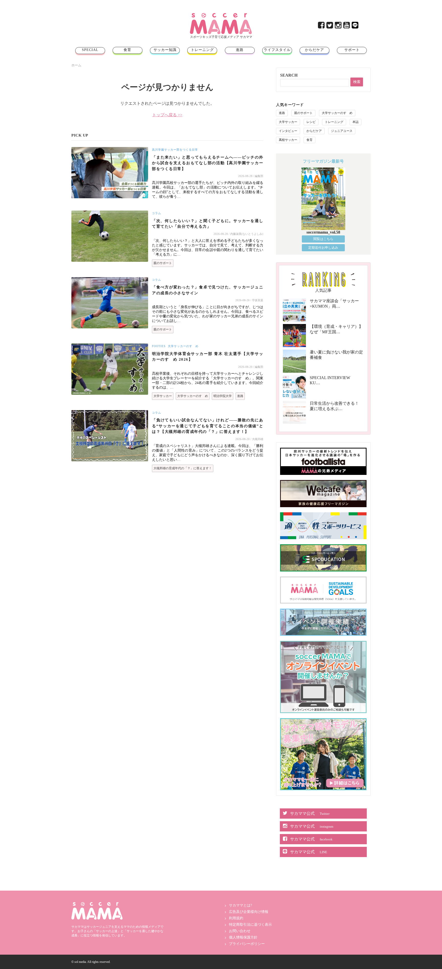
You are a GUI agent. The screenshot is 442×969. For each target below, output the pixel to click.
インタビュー (288, 131)
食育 (127, 50)
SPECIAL (90, 50)
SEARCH (288, 75)
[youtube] (347, 26)
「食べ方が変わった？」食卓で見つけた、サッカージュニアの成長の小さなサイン (207, 290)
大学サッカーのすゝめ (183, 346)
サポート (352, 50)
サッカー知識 (164, 50)
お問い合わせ (239, 931)
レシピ (311, 122)
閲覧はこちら (323, 239)
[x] (330, 26)
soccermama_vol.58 (323, 232)
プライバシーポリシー (247, 944)
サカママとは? (240, 905)
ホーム (76, 65)
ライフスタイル (277, 50)
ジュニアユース (341, 131)
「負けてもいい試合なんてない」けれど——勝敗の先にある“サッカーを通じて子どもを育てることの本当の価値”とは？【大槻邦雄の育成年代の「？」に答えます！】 (207, 426)
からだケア (314, 50)
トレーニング (202, 50)
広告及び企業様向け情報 (248, 912)
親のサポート (162, 263)
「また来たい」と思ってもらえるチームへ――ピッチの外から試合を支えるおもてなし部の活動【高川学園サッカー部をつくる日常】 (207, 163)
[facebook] (321, 26)
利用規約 (236, 918)
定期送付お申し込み (323, 247)
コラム (156, 213)
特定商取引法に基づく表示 (250, 924)
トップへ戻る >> (167, 115)
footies (158, 346)
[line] (355, 26)
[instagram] (338, 26)
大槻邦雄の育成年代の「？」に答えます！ (182, 468)
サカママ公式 (309, 813)
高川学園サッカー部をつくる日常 (175, 149)
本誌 (355, 122)
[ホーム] (221, 15)
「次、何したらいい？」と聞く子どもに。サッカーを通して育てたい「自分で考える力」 (207, 224)
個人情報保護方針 (243, 937)
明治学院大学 (222, 396)
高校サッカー (288, 140)
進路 (240, 50)
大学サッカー (162, 396)
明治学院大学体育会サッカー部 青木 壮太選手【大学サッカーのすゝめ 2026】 (207, 357)
